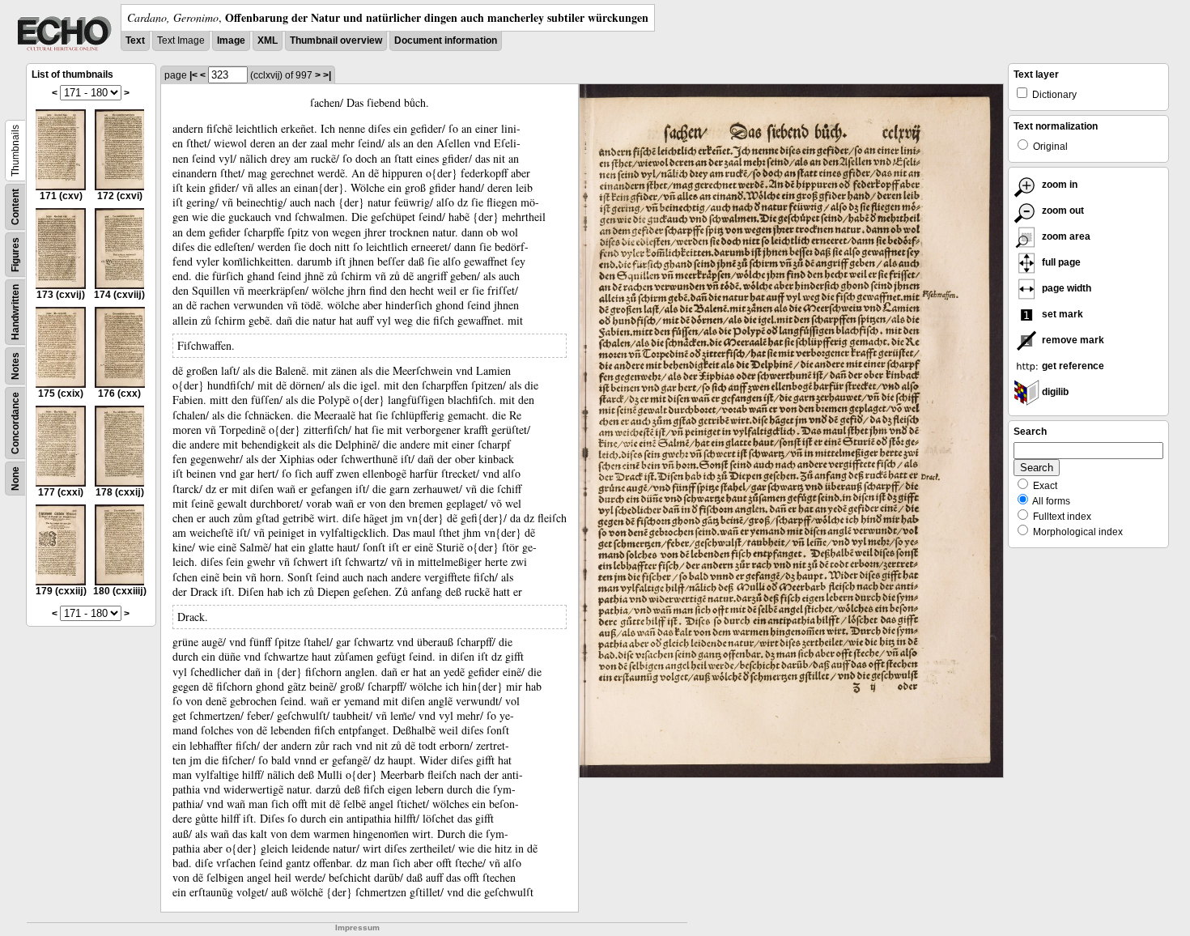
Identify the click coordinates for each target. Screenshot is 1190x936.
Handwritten (15, 312)
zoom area (1064, 236)
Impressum (357, 927)
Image (231, 40)
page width (1065, 288)
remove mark (1071, 340)
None (15, 478)
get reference (1071, 366)
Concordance (15, 423)
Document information (445, 40)
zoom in (1058, 184)
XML (267, 40)
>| (327, 75)
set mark (1061, 314)
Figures (15, 254)
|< (193, 75)
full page (1060, 262)
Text (135, 40)
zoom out (1061, 210)
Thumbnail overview (336, 40)
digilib (1054, 392)
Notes (15, 366)
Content (15, 207)
